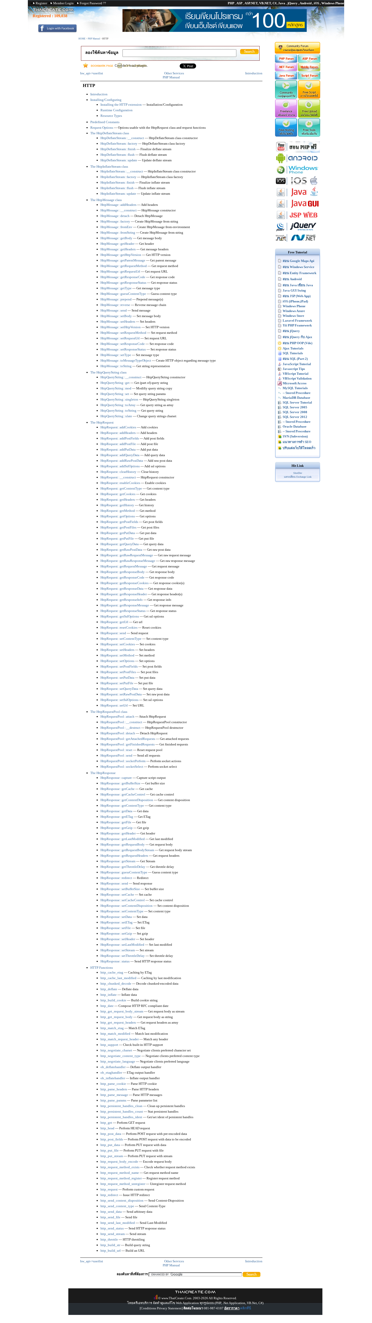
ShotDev (297, 473)
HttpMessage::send (113, 310)
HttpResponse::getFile (115, 822)
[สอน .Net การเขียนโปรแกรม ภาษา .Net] (297, 242)
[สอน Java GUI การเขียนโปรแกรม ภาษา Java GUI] (297, 208)
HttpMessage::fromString (117, 232)
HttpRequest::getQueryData (119, 544)
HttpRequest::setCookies (117, 644)
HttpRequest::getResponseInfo (121, 600)
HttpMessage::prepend (116, 299)
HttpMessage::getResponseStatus (123, 282)
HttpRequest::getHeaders (117, 499)
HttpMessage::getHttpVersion (120, 255)
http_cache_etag (111, 972)
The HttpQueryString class (108, 372)
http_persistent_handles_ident (121, 1117)
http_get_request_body (116, 1017)
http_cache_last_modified (118, 978)
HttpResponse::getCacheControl (122, 794)
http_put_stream (111, 1156)
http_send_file (110, 1217)
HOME (82, 38)
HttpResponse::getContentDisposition (126, 800)
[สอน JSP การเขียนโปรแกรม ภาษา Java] (297, 220)
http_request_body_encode (119, 1161)
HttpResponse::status (115, 961)
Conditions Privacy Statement (161, 1308)
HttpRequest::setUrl (114, 705)
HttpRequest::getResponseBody (122, 572)
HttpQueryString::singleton (119, 399)
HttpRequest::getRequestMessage (123, 566)
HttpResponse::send (114, 883)
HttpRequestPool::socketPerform (123, 761)
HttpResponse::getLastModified (122, 839)
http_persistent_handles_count (121, 1111)
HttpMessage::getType (116, 288)
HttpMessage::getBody (116, 238)
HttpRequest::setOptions (117, 661)
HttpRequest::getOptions (117, 516)
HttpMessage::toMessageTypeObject (125, 360)
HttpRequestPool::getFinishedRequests (127, 744)
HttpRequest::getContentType (121, 488)
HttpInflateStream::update (118, 193)
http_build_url (110, 1250)
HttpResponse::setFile (115, 928)
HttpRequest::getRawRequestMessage (126, 555)
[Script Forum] (309, 78)
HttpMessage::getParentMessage (122, 260)
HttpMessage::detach (115, 216)
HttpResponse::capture (116, 778)
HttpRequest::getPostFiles (118, 527)
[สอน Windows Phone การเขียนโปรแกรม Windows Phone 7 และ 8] (297, 174)
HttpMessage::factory (115, 221)
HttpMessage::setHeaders (117, 321)
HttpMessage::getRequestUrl (120, 271)
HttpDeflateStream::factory (118, 143)
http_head (107, 1128)
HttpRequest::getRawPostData (121, 550)
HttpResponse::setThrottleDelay (122, 956)
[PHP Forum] (286, 61)
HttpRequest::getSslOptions (119, 616)
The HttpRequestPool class (108, 712)
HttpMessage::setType (115, 355)
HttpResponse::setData (116, 917)
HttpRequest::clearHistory (118, 472)
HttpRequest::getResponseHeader (123, 594)
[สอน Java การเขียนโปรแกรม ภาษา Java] (297, 197)
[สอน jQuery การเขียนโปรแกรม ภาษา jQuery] (297, 231)
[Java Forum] (286, 78)
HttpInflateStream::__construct (121, 171)
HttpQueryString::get (115, 383)
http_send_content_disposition (121, 1200)
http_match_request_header (119, 1039)
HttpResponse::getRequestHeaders (124, 855)
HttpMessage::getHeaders (118, 249)
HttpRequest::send (113, 633)
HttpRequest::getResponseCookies (124, 583)
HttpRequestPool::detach (117, 733)
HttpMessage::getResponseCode (122, 277)
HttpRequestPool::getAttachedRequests (127, 739)
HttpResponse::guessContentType (123, 872)
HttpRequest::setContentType (120, 639)
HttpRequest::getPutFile (117, 538)
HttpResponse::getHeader (118, 833)
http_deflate (108, 989)
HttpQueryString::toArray (118, 405)
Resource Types (111, 116)
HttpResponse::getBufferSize (120, 783)
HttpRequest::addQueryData (119, 455)
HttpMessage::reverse (115, 305)
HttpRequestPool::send (116, 755)
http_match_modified (115, 1033)
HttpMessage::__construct (118, 210)
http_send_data (111, 1212)
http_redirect (109, 1195)
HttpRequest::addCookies (118, 427)
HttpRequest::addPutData (118, 449)
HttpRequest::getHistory (117, 505)
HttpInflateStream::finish (117, 182)
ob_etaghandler (111, 1072)
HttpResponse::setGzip (116, 933)
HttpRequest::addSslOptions (120, 466)
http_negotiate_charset (116, 1050)
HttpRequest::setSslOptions (119, 700)
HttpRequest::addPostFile (118, 444)
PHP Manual (94, 38)
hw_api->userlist (91, 73)
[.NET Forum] (286, 70)
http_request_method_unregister (122, 1184)
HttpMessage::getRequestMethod (123, 266)
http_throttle (109, 1239)
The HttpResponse (103, 773)
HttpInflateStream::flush (117, 188)
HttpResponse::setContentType (121, 911)
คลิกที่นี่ (245, 1308)
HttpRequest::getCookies (117, 494)
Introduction (253, 73)
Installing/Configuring (105, 100)
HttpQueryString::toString (118, 410)
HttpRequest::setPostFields (119, 666)
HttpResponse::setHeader (117, 939)
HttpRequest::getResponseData (121, 588)
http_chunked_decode (115, 983)
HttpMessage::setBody (116, 316)
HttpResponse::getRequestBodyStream (127, 850)
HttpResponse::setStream (117, 950)
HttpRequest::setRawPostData (121, 694)
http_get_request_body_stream (121, 1011)
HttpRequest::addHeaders (118, 433)
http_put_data (110, 1145)
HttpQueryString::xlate (116, 416)
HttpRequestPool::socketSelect (121, 766)
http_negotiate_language (117, 1061)
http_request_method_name (119, 1173)
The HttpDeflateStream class (109, 133)
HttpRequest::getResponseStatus (123, 611)
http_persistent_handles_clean (121, 1106)
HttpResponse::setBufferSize (120, 889)
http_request (109, 1189)
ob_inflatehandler (112, 1078)
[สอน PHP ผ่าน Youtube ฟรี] (297, 151)
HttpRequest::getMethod (117, 511)
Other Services (174, 73)
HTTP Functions (101, 967)
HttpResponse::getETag (116, 817)
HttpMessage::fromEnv (116, 227)
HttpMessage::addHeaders (118, 205)
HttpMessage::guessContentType (123, 294)
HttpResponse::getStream (117, 861)
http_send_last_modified (117, 1223)
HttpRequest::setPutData (117, 677)
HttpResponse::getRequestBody (122, 844)
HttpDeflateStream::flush (117, 155)
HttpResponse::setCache (117, 894)
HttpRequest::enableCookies (120, 483)
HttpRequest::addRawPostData (121, 460)
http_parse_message (114, 1095)
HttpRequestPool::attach (117, 716)
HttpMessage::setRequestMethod (123, 333)
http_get (106, 1122)
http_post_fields (111, 1139)
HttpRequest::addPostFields (119, 438)
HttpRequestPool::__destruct (120, 728)
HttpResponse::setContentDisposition (126, 906)
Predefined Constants (104, 122)
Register (41, 3)
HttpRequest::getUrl (114, 622)
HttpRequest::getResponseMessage (124, 605)
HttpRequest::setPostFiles (118, 672)
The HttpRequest (102, 422)
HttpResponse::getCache (117, 789)
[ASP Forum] (309, 61)
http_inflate (108, 995)
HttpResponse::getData (116, 811)
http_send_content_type (117, 1206)
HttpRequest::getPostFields (119, 522)
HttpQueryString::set (114, 394)
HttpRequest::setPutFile (116, 683)
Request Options (101, 127)
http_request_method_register (121, 1178)
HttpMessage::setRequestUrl (120, 338)
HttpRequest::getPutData (117, 533)
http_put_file (109, 1150)
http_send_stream (112, 1234)
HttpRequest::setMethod (117, 655)
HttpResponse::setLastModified (122, 944)
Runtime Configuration (116, 110)
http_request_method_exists (119, 1167)
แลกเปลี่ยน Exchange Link (298, 476)
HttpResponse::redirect (116, 878)
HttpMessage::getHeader (117, 244)
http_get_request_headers (118, 1022)
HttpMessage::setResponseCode (122, 344)
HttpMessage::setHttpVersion (120, 327)
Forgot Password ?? (93, 3)
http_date (107, 1006)
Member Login (63, 3)
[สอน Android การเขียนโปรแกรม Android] (297, 163)
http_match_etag (112, 1028)
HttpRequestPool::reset (116, 750)
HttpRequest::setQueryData (119, 689)
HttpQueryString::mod (115, 388)
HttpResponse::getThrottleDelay (122, 867)
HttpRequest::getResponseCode (122, 577)
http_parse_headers (113, 1089)
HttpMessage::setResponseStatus (123, 349)
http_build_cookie (113, 1000)
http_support (109, 1045)
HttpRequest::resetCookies (118, 627)
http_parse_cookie (113, 1084)
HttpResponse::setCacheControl (122, 900)
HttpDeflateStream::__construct (122, 138)
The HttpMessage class (106, 200)
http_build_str (110, 1245)
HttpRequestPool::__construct (121, 722)
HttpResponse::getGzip (116, 828)
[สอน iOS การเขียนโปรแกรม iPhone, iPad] (297, 185)
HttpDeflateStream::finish (118, 149)
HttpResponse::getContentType (122, 805)
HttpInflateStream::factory (118, 177)
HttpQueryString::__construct (120, 377)
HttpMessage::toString (116, 366)
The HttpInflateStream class (109, 166)
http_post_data (110, 1134)
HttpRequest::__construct (118, 477)
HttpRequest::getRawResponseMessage (127, 561)
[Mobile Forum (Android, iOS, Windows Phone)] (309, 70)
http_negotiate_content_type (120, 1056)
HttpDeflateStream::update (118, 160)
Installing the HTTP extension (121, 104)
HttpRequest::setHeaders (117, 650)
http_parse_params (113, 1100)
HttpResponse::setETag (116, 922)
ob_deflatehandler (113, 1067)
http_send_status (112, 1228)
